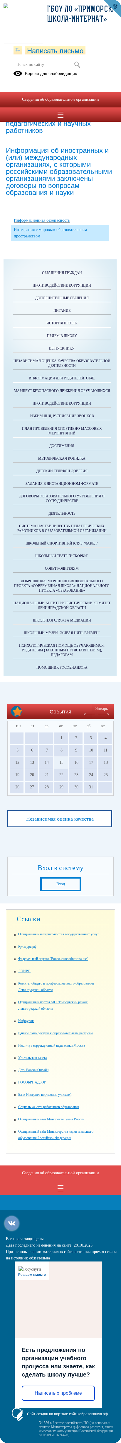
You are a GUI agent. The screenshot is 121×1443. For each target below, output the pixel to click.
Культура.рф (27, 946)
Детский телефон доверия (62, 471)
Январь (101, 708)
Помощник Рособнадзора (62, 667)
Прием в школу (62, 336)
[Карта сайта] (18, 50)
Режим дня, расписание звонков (62, 416)
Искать (77, 64)
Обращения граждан (62, 273)
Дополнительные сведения (62, 298)
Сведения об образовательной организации (60, 99)
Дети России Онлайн (33, 1070)
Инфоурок (26, 1021)
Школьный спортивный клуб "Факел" (62, 543)
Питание (61, 311)
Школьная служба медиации (62, 620)
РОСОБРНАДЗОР (32, 1082)
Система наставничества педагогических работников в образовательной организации (62, 528)
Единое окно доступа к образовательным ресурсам (55, 1033)
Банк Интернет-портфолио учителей (44, 1095)
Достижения (61, 446)
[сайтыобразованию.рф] (112, 9)
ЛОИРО (24, 971)
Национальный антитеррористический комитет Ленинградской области (62, 605)
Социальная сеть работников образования (48, 1107)
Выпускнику (62, 348)
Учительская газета (32, 1058)
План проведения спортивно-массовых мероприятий (62, 431)
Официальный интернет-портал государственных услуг (58, 934)
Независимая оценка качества (60, 819)
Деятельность (61, 513)
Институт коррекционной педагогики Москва (51, 1045)
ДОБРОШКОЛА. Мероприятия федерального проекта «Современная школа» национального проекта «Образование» (62, 586)
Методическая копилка (61, 458)
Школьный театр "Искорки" (61, 556)
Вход (60, 884)
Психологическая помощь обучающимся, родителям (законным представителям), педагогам (62, 650)
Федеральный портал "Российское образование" (53, 959)
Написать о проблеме (58, 1393)
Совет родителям (62, 568)
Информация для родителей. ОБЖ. (62, 378)
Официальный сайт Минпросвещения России (51, 1119)
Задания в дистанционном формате (62, 484)
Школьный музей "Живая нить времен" (62, 633)
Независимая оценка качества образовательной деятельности (62, 363)
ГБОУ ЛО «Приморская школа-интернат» (83, 15)
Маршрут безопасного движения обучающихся (62, 391)
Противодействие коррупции (62, 285)
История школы (62, 323)
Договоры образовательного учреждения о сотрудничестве (62, 498)
